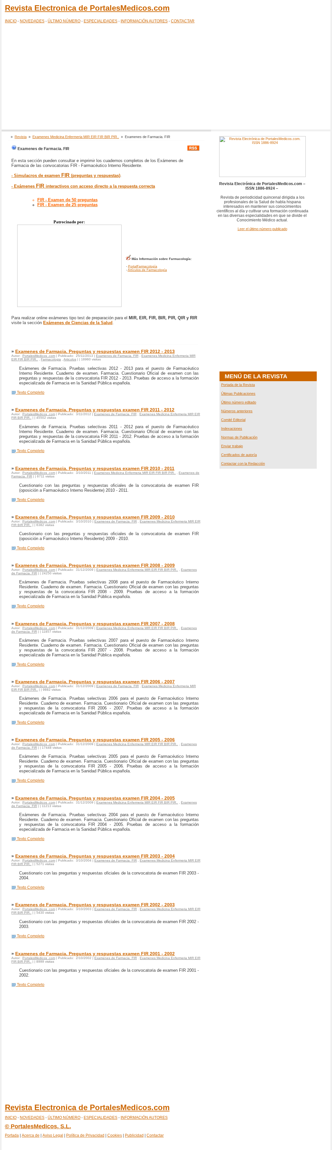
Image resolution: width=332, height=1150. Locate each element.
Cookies (114, 1135)
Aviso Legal (52, 1135)
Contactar (155, 1135)
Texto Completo (30, 392)
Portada (12, 1135)
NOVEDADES (32, 21)
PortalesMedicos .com (38, 356)
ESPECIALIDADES (100, 21)
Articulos (70, 359)
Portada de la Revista (238, 385)
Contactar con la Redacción (243, 463)
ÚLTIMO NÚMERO (64, 21)
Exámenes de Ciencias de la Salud (78, 322)
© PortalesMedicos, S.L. (38, 1126)
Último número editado (238, 402)
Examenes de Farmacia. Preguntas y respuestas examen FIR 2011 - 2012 (94, 409)
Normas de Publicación (239, 437)
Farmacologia (51, 359)
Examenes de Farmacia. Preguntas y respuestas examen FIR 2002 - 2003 (95, 904)
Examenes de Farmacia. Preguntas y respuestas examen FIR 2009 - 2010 (95, 517)
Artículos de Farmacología (147, 270)
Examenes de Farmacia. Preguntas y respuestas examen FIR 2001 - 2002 (95, 953)
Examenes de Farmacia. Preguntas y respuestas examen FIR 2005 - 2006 (95, 739)
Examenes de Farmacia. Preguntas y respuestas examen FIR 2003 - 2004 (95, 856)
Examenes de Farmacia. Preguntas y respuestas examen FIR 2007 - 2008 (95, 623)
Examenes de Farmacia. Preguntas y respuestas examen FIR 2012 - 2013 (95, 351)
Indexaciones (231, 428)
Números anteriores (237, 411)
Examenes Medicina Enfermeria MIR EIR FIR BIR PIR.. (75, 137)
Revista (21, 137)
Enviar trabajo (232, 446)
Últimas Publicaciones (238, 393)
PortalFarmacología (142, 266)
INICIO (11, 21)
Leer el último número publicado (262, 229)
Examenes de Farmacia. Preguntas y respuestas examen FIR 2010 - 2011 (94, 468)
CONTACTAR (183, 21)
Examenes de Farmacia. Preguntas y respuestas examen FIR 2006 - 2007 (95, 681)
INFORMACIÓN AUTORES (144, 21)
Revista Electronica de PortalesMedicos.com (87, 8)
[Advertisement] (166, 77)
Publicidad (134, 1135)
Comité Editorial (233, 420)
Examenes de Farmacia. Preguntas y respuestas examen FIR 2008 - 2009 (95, 565)
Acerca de (31, 1135)
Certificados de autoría (239, 455)
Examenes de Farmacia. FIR (117, 356)
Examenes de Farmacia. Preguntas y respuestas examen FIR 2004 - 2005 (95, 798)
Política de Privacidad (85, 1135)
